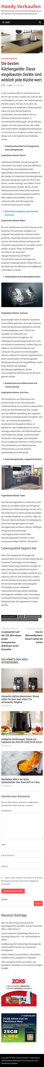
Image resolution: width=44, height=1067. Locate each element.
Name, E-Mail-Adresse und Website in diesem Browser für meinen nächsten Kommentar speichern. (22, 881)
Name (4, 844)
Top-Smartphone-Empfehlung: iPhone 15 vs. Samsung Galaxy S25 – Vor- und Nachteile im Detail (20, 936)
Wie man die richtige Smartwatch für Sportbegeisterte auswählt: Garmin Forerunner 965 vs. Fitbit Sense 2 (21, 925)
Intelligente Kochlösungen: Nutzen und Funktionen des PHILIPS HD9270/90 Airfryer (21, 741)
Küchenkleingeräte (9, 59)
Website (4, 866)
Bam (15, 1063)
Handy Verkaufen (21, 6)
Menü (7, 22)
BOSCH (21, 616)
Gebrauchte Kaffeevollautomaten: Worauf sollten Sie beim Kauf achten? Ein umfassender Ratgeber (20, 699)
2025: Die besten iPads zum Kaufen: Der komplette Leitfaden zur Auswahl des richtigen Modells (21, 965)
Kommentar (7, 811)
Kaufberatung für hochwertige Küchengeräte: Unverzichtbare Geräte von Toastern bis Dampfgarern (21, 947)
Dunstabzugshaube (33, 616)
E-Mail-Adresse (8, 855)
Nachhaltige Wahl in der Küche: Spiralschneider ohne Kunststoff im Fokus (20, 781)
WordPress (5, 1063)
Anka (10, 85)
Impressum (34, 1058)
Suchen (4, 899)
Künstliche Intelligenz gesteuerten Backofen (19, 620)
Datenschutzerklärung (10, 1060)
